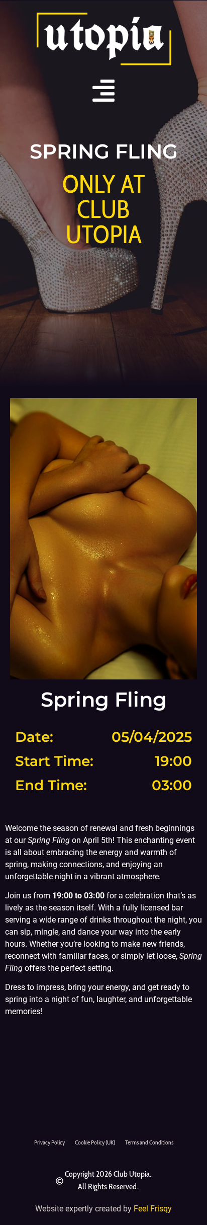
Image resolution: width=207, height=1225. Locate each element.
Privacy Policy (49, 1142)
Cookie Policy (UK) (95, 1142)
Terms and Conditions (149, 1142)
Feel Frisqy (153, 1208)
